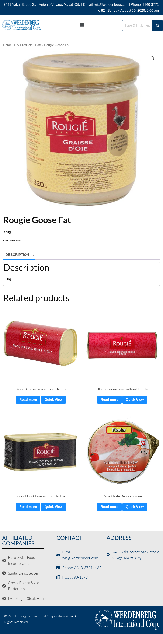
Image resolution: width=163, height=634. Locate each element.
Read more (28, 399)
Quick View (53, 399)
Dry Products (23, 45)
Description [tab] (17, 255)
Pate (38, 45)
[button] (81, 25)
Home (7, 45)
